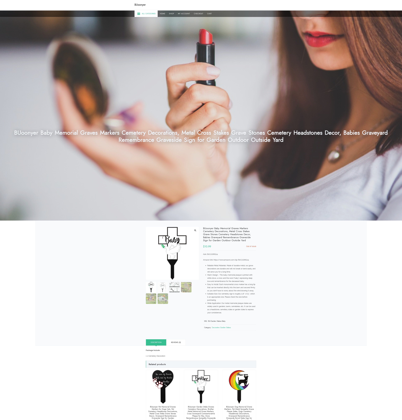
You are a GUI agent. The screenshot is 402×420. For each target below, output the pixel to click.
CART (209, 13)
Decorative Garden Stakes (221, 327)
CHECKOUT (198, 13)
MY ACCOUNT (184, 13)
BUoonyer (140, 5)
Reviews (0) (176, 342)
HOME (162, 13)
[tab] (156, 342)
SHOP (171, 13)
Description (156, 342)
